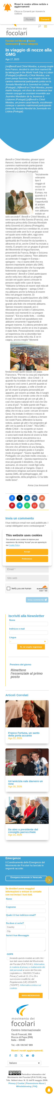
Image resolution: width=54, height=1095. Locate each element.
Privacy (12, 1083)
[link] (12, 498)
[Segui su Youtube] (27, 1055)
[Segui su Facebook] (10, 1055)
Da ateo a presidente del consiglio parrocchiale (23, 831)
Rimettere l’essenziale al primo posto (27, 673)
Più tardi (29, 19)
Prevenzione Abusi (35, 1083)
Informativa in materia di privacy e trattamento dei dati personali (27, 967)
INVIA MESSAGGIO (31, 995)
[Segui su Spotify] (33, 1055)
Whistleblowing (23, 1086)
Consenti (45, 19)
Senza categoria (29, 44)
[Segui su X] (21, 1055)
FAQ (35, 1086)
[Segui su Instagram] (16, 1055)
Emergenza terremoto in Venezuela (26, 877)
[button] (49, 880)
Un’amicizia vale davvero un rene (25, 782)
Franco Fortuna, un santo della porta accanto (23, 734)
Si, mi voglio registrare (31, 647)
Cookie (20, 1083)
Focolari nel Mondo (15, 41)
